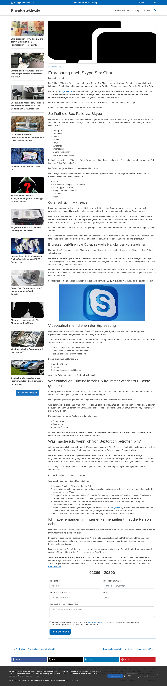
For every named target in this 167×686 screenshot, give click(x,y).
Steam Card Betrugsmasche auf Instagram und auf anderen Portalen (26, 291)
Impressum (73, 680)
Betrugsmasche (65, 91)
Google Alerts (116, 507)
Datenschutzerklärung (46, 680)
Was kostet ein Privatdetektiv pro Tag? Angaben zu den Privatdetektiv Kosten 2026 (27, 42)
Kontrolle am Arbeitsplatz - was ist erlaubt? (35, 649)
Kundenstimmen (122, 10)
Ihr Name (54, 581)
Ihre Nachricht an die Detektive (64, 604)
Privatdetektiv (54, 566)
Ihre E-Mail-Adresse (59, 592)
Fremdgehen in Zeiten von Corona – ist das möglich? (127, 649)
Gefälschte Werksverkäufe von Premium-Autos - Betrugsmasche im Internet (27, 381)
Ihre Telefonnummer (112, 581)
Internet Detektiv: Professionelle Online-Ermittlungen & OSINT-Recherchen (26, 259)
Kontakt (147, 10)
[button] (29, 659)
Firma (105, 592)
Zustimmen (115, 676)
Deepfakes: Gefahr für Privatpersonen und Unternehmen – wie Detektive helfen (27, 137)
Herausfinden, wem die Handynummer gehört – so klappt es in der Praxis (27, 198)
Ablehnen (131, 676)
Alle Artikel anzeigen (27, 392)
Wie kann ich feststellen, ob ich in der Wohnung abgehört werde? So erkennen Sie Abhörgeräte (27, 105)
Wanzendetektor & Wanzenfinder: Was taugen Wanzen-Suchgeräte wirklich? (27, 74)
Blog (137, 10)
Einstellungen (149, 676)
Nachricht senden (60, 632)
